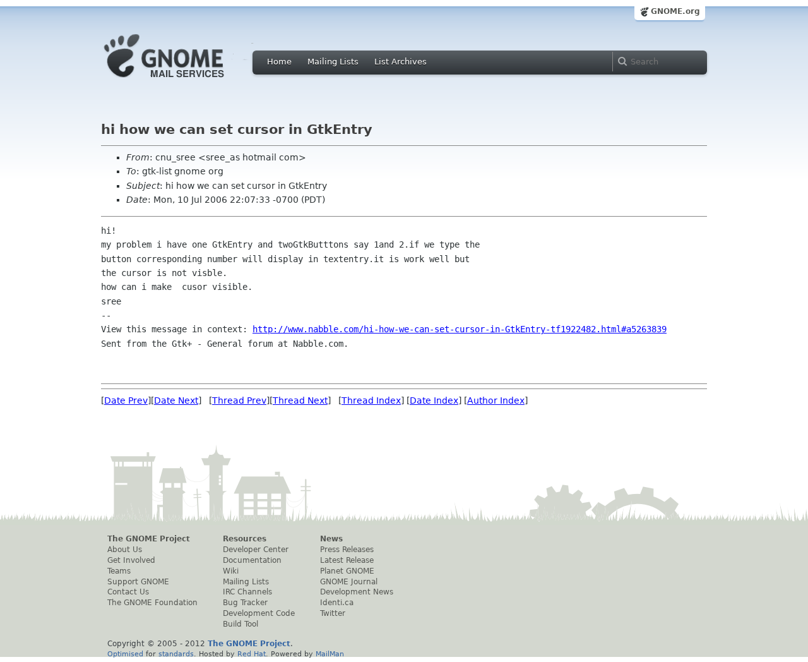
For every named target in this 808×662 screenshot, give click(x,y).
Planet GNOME (347, 571)
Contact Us (128, 591)
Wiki (231, 571)
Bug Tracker (245, 602)
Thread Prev (239, 400)
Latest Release (347, 560)
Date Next (176, 400)
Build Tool (240, 624)
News (331, 538)
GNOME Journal (348, 581)
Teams (119, 571)
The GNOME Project (148, 538)
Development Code (259, 613)
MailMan (330, 654)
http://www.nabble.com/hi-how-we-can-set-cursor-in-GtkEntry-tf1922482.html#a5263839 (459, 329)
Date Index (434, 400)
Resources (244, 538)
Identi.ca (337, 602)
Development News (356, 591)
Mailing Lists (333, 61)
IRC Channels (247, 591)
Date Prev (126, 400)
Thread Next (300, 400)
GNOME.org (675, 11)
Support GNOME (138, 581)
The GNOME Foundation (152, 602)
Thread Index (371, 400)
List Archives (400, 61)
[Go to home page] (183, 81)
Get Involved (131, 560)
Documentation (252, 560)
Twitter (332, 613)
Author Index (496, 400)
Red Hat (251, 654)
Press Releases (347, 549)
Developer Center (255, 549)
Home (279, 61)
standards (176, 654)
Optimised (125, 654)
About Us (124, 549)
